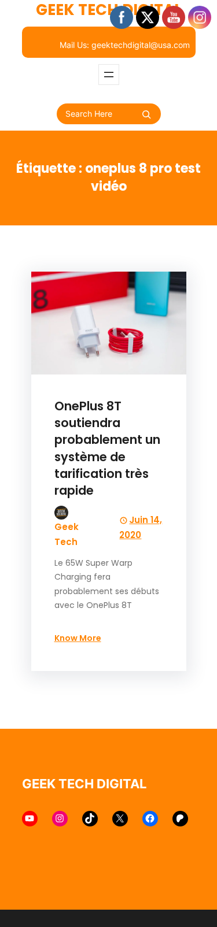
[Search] (146, 114)
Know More (77, 638)
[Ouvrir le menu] (108, 74)
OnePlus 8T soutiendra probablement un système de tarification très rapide (107, 448)
